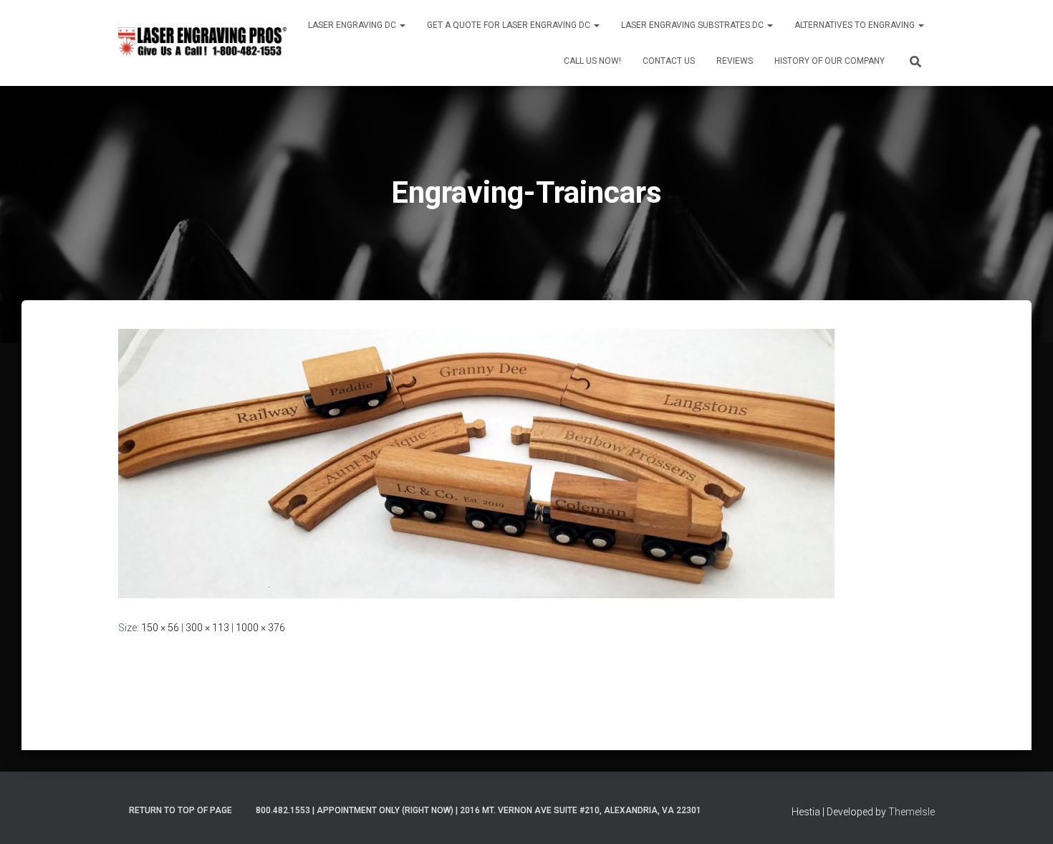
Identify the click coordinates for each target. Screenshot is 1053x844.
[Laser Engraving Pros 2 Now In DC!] (202, 42)
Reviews (734, 61)
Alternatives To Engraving (855, 25)
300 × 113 (207, 627)
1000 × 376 (260, 627)
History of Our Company (829, 61)
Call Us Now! (592, 61)
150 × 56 (160, 627)
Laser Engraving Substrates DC (693, 25)
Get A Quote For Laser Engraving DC (509, 25)
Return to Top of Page (180, 810)
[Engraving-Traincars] (476, 463)
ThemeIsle (911, 811)
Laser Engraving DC (353, 25)
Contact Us (669, 61)
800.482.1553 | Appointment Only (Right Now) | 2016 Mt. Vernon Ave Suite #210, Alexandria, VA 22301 (478, 810)
